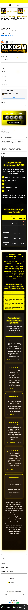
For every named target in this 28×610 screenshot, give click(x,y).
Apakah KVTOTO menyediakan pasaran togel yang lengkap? (14, 304)
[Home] (11, 5)
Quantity (3, 102)
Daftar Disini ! (15, 1)
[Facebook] (2, 156)
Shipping (7, 30)
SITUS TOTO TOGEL (7, 64)
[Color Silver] (11, 42)
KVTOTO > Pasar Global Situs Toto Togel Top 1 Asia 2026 (14, 1)
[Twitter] (4, 156)
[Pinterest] (6, 156)
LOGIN (8, 607)
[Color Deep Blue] (6, 42)
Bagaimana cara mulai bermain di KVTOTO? (13, 296)
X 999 (3, 71)
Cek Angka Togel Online (14, 122)
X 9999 (4, 76)
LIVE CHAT (24, 607)
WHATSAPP (19, 607)
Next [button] (26, 1)
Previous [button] (1, 1)
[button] (1, 5)
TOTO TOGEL (5, 59)
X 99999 (4, 80)
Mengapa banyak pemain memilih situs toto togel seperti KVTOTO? (13, 308)
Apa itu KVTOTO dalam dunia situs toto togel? (14, 292)
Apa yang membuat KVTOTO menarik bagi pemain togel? (13, 300)
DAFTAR (14, 607)
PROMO (3, 607)
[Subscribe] (23, 594)
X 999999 (4, 85)
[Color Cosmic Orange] (2, 42)
